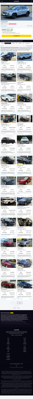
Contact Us (13, 335)
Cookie (22, 363)
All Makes (8, 343)
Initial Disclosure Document (22, 375)
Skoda (8, 342)
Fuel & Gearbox (27, 43)
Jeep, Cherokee (7, 43)
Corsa (25, 341)
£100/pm (24, 348)
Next (20, 302)
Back (2, 1)
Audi (8, 339)
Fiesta (25, 339)
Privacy (11, 363)
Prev (13, 302)
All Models (24, 343)
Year (23, 43)
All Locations (8, 359)
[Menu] (32, 1)
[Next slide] (31, 12)
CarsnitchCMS (21, 367)
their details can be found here (24, 378)
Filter (3, 43)
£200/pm (24, 351)
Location (13, 43)
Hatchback (8, 348)
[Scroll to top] (16, 365)
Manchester (8, 356)
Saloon (8, 347)
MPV (8, 351)
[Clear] (10, 43)
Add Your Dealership (18, 335)
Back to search (3, 3)
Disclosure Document (16, 363)
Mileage (20, 43)
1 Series (24, 342)
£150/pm (24, 350)
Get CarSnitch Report (16, 36)
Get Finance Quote (3, 71)
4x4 (8, 350)
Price (16, 43)
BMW (8, 341)
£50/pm (25, 347)
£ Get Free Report (4, 25)
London (8, 355)
